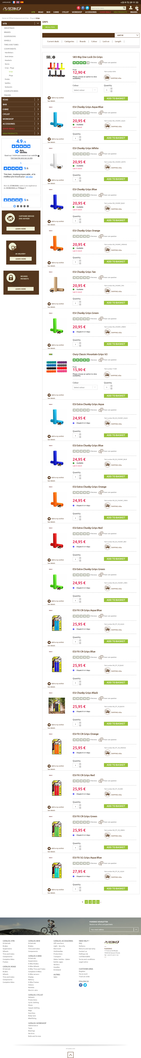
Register (82, 971)
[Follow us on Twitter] (87, 8)
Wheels (7, 40)
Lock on (106, 41)
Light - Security (59, 946)
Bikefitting (32, 1018)
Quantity (108, 85)
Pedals (7, 79)
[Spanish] (22, 2)
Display (31, 977)
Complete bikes (11, 91)
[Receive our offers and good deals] (78, 8)
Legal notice (83, 962)
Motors (31, 985)
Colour (94, 41)
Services (31, 1033)
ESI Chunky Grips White (86, 148)
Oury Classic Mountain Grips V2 (90, 354)
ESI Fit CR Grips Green (85, 816)
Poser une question (109, 62)
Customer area (86, 969)
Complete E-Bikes (34, 971)
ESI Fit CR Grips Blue (84, 651)
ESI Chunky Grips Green (86, 312)
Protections (32, 1000)
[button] (111, 89)
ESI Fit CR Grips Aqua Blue (87, 610)
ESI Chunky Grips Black (85, 692)
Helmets (31, 997)
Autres (57, 974)
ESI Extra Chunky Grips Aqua (88, 404)
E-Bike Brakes (33, 963)
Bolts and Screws (34, 1036)
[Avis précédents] (21, 163)
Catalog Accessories (63, 941)
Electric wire (33, 990)
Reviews (93, 62)
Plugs (11, 75)
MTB (10, 18)
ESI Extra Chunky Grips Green (89, 569)
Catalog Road (9, 966)
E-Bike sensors (33, 974)
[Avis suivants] (21, 202)
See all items (50, 27)
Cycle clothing (33, 1002)
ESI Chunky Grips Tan (84, 271)
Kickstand (57, 970)
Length (118, 41)
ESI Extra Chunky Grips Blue (88, 445)
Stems (7, 64)
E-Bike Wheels (33, 966)
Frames (7, 95)
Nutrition (31, 1013)
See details (51, 101)
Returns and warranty (87, 948)
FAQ (80, 943)
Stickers (56, 964)
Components (18, 18)
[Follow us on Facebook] (83, 8)
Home (4, 18)
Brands (83, 41)
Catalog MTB (8, 941)
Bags (30, 1010)
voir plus (29, 177)
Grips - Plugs (29, 18)
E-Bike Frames (33, 982)
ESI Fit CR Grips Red (84, 775)
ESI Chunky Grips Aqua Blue (88, 106)
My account (83, 974)
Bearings (31, 1031)
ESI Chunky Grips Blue (85, 189)
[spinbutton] (106, 90)
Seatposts (8, 87)
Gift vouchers (59, 943)
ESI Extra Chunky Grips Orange (89, 486)
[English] (18, 2)
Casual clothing (34, 1008)
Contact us (83, 951)
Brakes (7, 32)
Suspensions (10, 36)
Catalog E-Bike (35, 956)
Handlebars (9, 52)
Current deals (53, 41)
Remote (31, 987)
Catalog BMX (34, 941)
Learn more (20, 229)
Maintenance (33, 1025)
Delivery (82, 946)
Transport (57, 956)
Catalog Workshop (37, 1023)
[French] (14, 2)
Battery (31, 979)
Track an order (84, 976)
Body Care (32, 1016)
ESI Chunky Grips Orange (86, 230)
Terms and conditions (87, 959)
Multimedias (58, 951)
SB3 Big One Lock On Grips (88, 56)
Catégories (69, 41)
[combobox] (127, 35)
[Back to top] (71, 1055)
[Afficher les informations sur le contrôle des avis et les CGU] (38, 156)
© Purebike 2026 (70, 1048)
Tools (30, 1028)
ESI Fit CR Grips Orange (86, 733)
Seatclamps (9, 56)
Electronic (57, 948)
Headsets (8, 60)
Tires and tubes (11, 44)
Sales (55, 977)
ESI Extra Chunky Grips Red (88, 527)
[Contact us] (120, 969)
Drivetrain (9, 28)
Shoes (30, 1005)
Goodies (57, 967)
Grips (11, 71)
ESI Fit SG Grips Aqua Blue (87, 857)
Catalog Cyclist (35, 995)
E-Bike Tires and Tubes (36, 969)
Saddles (7, 83)
